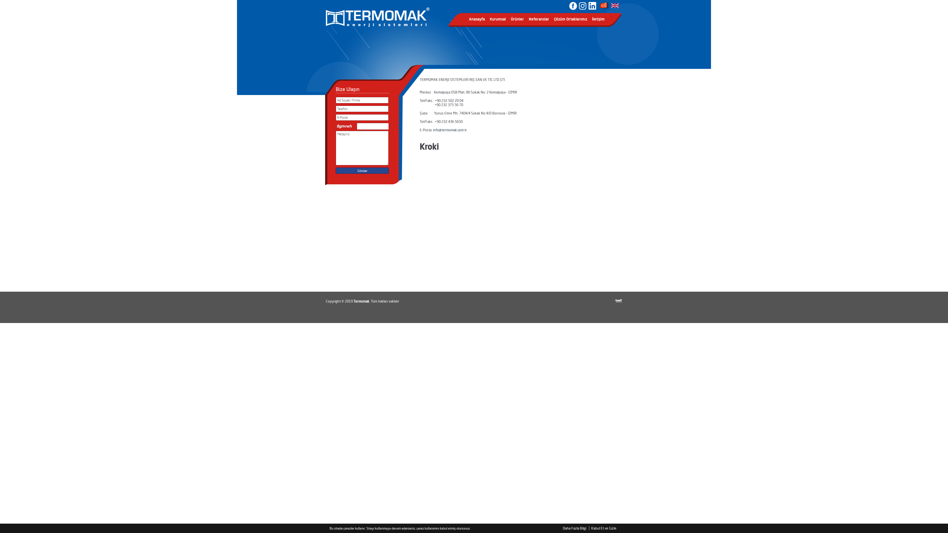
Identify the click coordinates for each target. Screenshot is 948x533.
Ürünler (517, 19)
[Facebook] (573, 6)
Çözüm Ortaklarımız (570, 19)
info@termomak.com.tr (450, 130)
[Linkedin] (591, 6)
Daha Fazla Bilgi (574, 528)
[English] (615, 8)
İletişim (598, 19)
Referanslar (539, 19)
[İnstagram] (582, 6)
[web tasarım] (618, 297)
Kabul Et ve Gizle (603, 528)
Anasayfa (477, 19)
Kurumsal (498, 19)
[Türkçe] (604, 8)
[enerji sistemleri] (378, 26)
